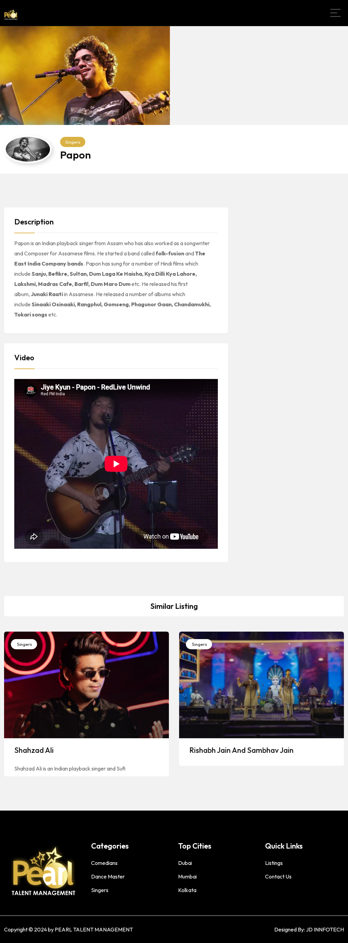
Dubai (185, 862)
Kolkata (187, 890)
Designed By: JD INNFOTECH (309, 929)
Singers (72, 142)
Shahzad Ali (34, 750)
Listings (274, 862)
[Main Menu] (335, 12)
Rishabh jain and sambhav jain (241, 750)
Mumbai (187, 876)
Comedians (104, 862)
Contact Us (278, 876)
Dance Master (108, 876)
